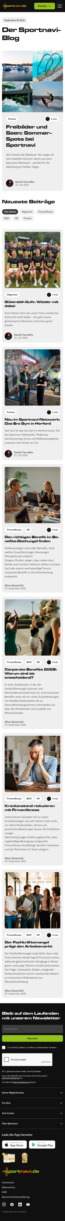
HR (16, 218)
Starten (42, 6)
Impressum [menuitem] (8, 1182)
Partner (28, 218)
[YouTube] (28, 1204)
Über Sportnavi (10, 1123)
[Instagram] (4, 1204)
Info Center (8, 1113)
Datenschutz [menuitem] (8, 1187)
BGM (6, 218)
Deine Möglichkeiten (13, 1092)
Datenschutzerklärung (11, 1078)
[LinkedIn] (20, 1204)
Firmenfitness (45, 211)
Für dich (6, 1102)
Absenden (32, 1038)
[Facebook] (12, 1204)
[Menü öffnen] (59, 6)
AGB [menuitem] (4, 1192)
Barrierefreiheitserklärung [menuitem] (15, 1196)
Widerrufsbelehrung (21, 1082)
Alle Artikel (10, 211)
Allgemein (27, 211)
